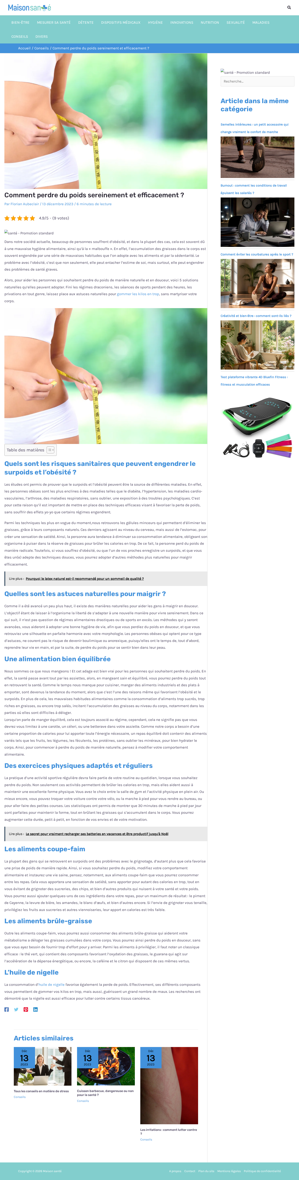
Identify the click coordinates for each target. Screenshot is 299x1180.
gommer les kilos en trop (138, 294)
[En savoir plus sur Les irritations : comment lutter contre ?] (169, 1085)
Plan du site (206, 1171)
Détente (86, 22)
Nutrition (210, 22)
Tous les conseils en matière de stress (41, 1091)
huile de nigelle (52, 984)
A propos (175, 1171)
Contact (189, 1171)
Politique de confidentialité (262, 1171)
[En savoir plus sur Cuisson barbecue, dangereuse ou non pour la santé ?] (106, 1066)
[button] (289, 8)
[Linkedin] (35, 1009)
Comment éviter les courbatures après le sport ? (257, 254)
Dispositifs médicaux (121, 22)
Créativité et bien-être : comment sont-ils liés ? (256, 316)
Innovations (181, 22)
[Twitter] (16, 1009)
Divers (41, 36)
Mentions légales (229, 1171)
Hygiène (155, 22)
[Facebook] (6, 1009)
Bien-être (20, 22)
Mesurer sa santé (54, 22)
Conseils (19, 36)
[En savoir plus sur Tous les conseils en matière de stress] (43, 1066)
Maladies (260, 22)
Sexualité (236, 22)
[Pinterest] (26, 1009)
